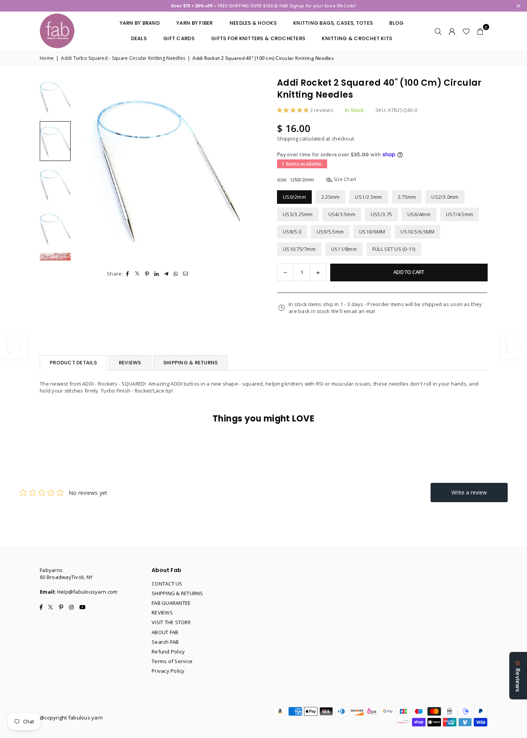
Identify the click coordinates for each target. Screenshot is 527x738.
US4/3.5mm (341, 214)
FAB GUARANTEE (171, 602)
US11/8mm (344, 248)
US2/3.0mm (444, 196)
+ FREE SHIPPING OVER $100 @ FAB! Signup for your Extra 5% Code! (263, 5)
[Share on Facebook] (128, 273)
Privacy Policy (168, 670)
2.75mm (407, 196)
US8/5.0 (292, 231)
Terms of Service (172, 661)
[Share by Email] (186, 273)
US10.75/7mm (299, 248)
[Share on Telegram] (166, 273)
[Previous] (85, 169)
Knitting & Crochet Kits (357, 38)
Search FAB (165, 641)
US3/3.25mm (298, 214)
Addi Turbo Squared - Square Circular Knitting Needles (123, 58)
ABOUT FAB (165, 632)
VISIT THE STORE (171, 622)
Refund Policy (168, 651)
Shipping (287, 138)
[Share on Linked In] (157, 273)
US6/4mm (419, 214)
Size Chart (344, 179)
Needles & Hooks (253, 23)
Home (47, 58)
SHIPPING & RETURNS (190, 362)
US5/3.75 (381, 214)
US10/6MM (372, 231)
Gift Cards (178, 38)
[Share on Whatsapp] (176, 273)
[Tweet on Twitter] (137, 273)
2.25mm (330, 196)
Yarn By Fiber (194, 23)
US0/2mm (294, 196)
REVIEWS (130, 362)
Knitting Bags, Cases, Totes (333, 23)
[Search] (438, 31)
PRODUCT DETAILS (73, 362)
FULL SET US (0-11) (394, 248)
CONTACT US (167, 583)
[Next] (247, 169)
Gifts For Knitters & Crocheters (258, 38)
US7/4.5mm (459, 214)
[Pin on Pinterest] (147, 273)
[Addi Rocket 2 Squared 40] (55, 97)
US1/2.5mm (368, 196)
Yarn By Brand (140, 23)
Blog (396, 23)
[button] (480, 31)
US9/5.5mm (330, 231)
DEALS (139, 38)
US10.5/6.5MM (417, 231)
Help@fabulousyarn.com (87, 591)
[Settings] (452, 31)
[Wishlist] (466, 31)
